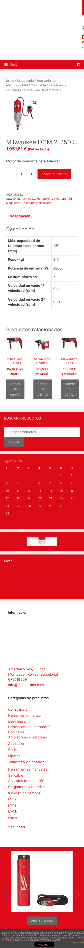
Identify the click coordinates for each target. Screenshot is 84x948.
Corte (12, 750)
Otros (12, 818)
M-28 (12, 812)
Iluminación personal (25, 793)
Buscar (13, 441)
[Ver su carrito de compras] (78, 64)
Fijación (14, 756)
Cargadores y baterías (26, 787)
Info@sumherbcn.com (26, 685)
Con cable (38, 85)
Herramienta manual (25, 715)
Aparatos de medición (26, 781)
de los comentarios (23, 585)
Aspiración (16, 743)
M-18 (12, 805)
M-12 (12, 799)
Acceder (11, 572)
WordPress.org (16, 591)
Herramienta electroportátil (54, 198)
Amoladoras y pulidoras (27, 737)
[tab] (20, 216)
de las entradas (21, 578)
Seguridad (16, 827)
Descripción (20, 216)
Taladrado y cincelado (36, 202)
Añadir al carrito (54, 174)
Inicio (10, 81)
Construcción (19, 709)
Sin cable (15, 775)
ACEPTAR (44, 945)
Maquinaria (25, 81)
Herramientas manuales (27, 769)
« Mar (9, 521)
